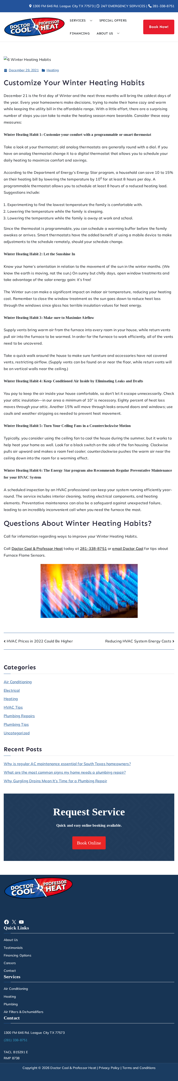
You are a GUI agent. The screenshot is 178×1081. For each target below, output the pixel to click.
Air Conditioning (18, 681)
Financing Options (17, 955)
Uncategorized (17, 733)
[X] (14, 922)
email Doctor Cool (127, 548)
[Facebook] (6, 922)
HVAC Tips (13, 707)
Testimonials (13, 948)
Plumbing (11, 1004)
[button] (89, 20)
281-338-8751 (163, 6)
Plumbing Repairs (19, 715)
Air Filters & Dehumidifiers (23, 1012)
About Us (11, 940)
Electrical (12, 690)
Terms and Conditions (139, 1068)
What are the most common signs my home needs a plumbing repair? (65, 772)
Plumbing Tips (16, 724)
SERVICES (78, 20)
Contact (10, 971)
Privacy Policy (109, 1068)
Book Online (89, 842)
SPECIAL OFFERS (113, 20)
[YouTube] (21, 922)
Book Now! (158, 27)
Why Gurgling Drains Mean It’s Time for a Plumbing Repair (55, 781)
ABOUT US (105, 33)
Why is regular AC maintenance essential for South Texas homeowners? (67, 763)
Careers (10, 963)
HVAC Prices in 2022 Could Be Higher (40, 641)
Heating (53, 70)
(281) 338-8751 (15, 1040)
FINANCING (79, 33)
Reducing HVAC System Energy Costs (138, 641)
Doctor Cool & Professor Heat (37, 548)
